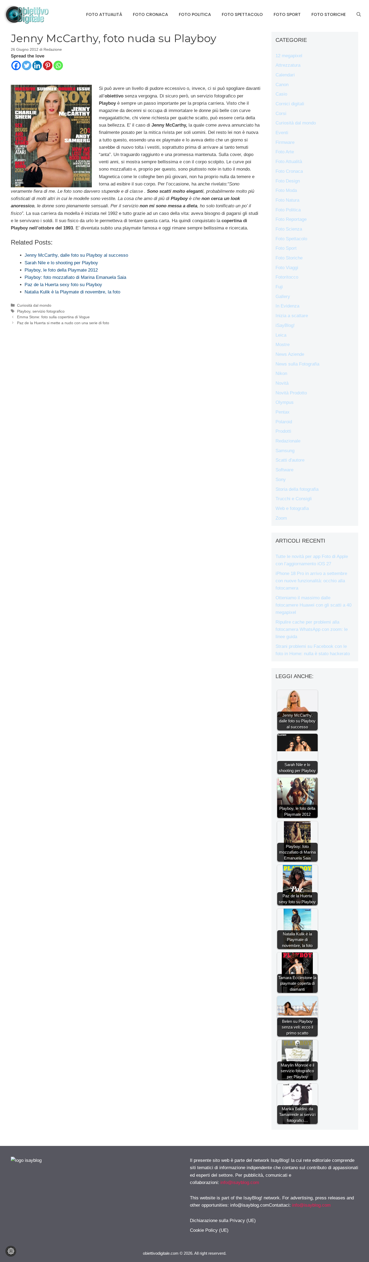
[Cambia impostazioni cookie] (10, 1251)
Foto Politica (195, 14)
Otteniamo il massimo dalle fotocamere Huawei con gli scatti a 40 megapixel (313, 605)
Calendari (285, 74)
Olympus (285, 402)
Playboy (23, 311)
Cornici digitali (290, 103)
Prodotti (283, 431)
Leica (281, 335)
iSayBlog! (285, 325)
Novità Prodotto (291, 392)
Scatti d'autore (290, 460)
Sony (281, 479)
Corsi (281, 113)
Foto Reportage (291, 219)
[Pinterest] (47, 65)
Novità (282, 383)
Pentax (283, 412)
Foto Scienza (289, 229)
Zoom (281, 518)
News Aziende (290, 354)
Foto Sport (287, 14)
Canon (282, 84)
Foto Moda (286, 190)
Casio (281, 94)
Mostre (283, 344)
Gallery (283, 296)
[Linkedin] (37, 65)
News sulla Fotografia (297, 364)
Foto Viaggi (287, 267)
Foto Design (288, 181)
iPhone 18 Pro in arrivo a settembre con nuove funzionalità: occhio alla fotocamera (311, 581)
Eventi (282, 132)
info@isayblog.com (239, 1182)
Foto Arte (285, 151)
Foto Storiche (328, 14)
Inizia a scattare (292, 315)
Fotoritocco (287, 277)
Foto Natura (287, 200)
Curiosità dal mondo (34, 305)
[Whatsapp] (58, 65)
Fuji (279, 286)
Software (284, 469)
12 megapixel (289, 55)
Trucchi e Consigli (294, 498)
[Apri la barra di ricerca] (358, 14)
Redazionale (288, 441)
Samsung (285, 450)
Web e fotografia (292, 508)
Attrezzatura (288, 65)
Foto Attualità (104, 14)
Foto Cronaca (150, 14)
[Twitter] (26, 65)
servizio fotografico (48, 311)
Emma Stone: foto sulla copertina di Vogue (53, 317)
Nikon (281, 373)
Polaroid (284, 421)
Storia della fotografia (297, 489)
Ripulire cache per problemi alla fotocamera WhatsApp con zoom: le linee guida (312, 629)
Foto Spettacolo (242, 14)
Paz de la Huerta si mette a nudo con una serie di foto (63, 323)
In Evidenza (287, 306)
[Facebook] (16, 65)
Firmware (285, 142)
